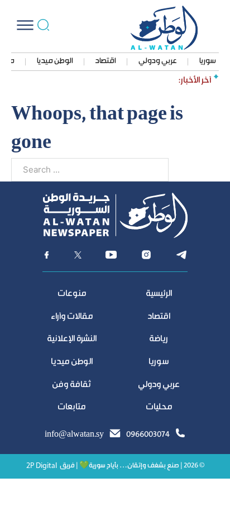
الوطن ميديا (55, 61)
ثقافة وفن (71, 385)
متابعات (71, 407)
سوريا (207, 61)
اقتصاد (105, 61)
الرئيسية (159, 294)
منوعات (72, 294)
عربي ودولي (157, 61)
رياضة (158, 339)
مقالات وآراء (72, 317)
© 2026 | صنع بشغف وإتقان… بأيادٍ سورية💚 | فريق (132, 466)
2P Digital (41, 466)
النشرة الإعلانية (72, 339)
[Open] (25, 25)
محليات (159, 407)
